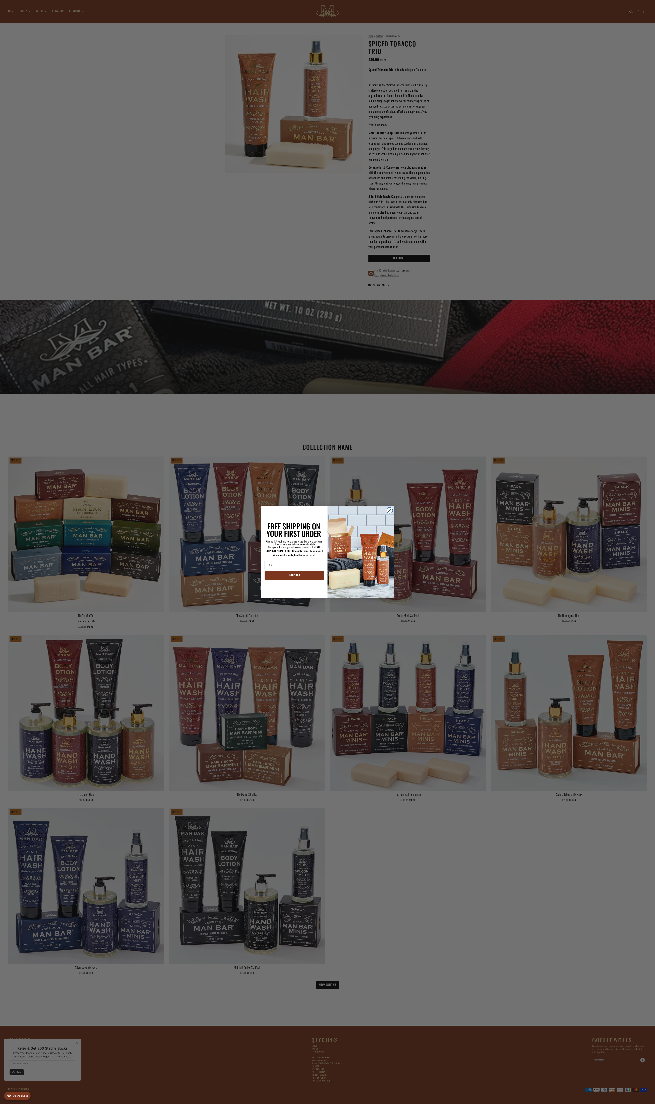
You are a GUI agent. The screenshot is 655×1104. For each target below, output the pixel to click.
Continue (294, 575)
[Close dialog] (390, 510)
